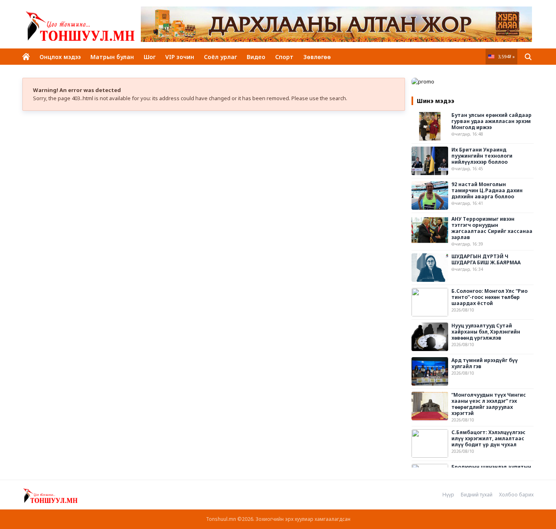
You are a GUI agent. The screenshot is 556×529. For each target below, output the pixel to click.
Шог (149, 57)
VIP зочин (179, 57)
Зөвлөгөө (317, 57)
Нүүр (448, 495)
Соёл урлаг (220, 57)
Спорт (284, 57)
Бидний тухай (477, 495)
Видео (256, 57)
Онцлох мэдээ (60, 57)
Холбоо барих (516, 495)
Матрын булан (112, 57)
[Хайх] (528, 56)
